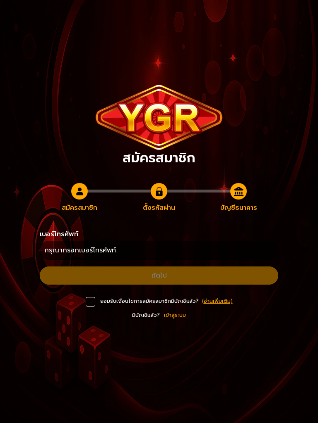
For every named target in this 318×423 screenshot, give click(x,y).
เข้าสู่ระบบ (175, 315)
